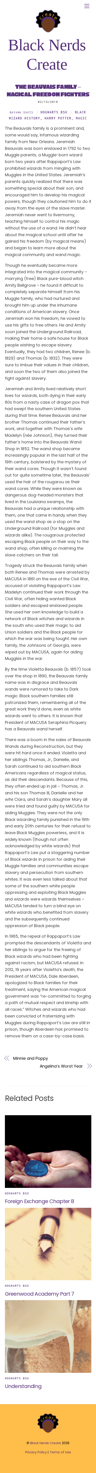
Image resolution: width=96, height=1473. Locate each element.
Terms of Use (60, 1452)
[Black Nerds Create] (48, 1432)
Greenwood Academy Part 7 (39, 1293)
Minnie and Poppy (30, 1058)
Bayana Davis (21, 112)
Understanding (23, 1386)
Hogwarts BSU (54, 112)
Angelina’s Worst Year (61, 1066)
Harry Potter (58, 118)
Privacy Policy (36, 1452)
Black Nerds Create (45, 1443)
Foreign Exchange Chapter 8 (39, 1201)
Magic (81, 118)
